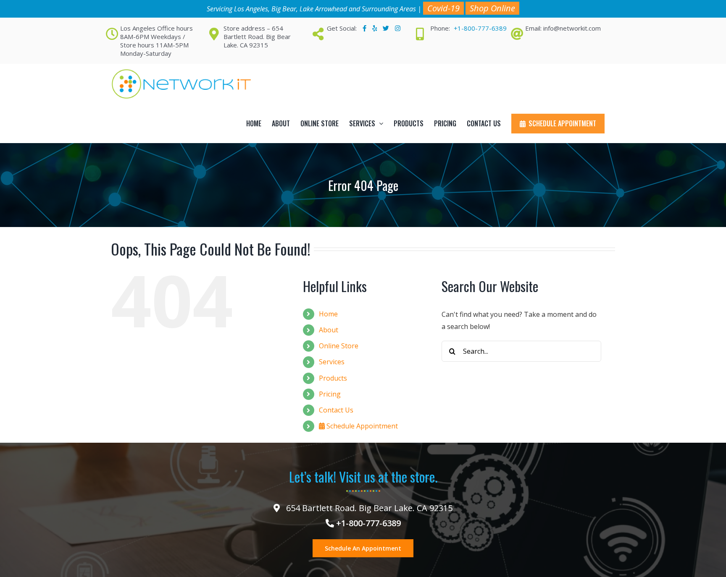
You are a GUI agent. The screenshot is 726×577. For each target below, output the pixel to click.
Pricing (330, 394)
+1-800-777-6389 (480, 28)
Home (328, 314)
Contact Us (336, 410)
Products (333, 378)
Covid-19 (443, 8)
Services (332, 361)
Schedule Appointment (361, 426)
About (328, 329)
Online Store (338, 345)
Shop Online (492, 8)
